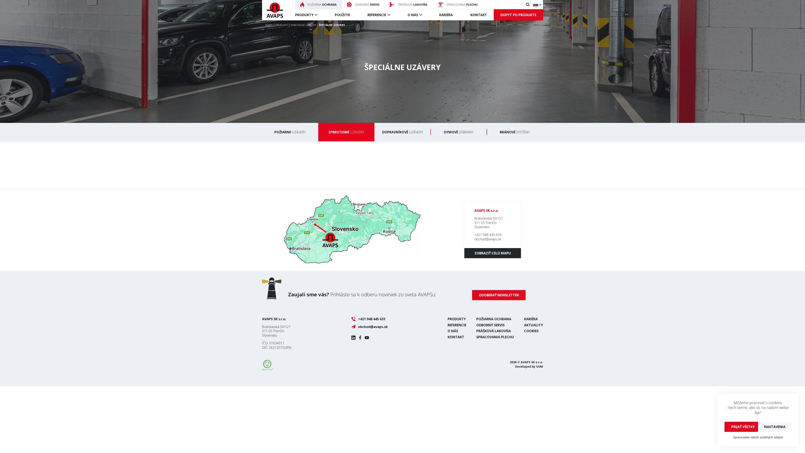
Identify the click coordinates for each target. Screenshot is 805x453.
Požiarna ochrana (493, 319)
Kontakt (478, 15)
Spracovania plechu (495, 337)
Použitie (342, 15)
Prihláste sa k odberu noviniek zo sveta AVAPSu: (362, 294)
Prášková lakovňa (493, 331)
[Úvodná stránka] (275, 10)
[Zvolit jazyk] (537, 4)
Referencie (376, 15)
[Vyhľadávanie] (527, 4)
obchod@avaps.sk (487, 239)
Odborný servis (490, 325)
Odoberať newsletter (499, 295)
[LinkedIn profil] (353, 338)
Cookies (531, 331)
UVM (539, 366)
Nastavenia (775, 426)
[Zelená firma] (267, 369)
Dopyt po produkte (518, 15)
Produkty (304, 15)
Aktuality (533, 325)
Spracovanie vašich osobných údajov (758, 437)
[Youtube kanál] (367, 338)
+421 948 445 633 (487, 234)
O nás (413, 15)
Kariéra (446, 15)
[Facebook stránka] (360, 338)
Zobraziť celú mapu (492, 253)
